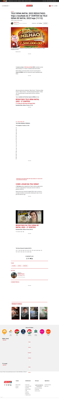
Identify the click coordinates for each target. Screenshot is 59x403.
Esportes (17, 387)
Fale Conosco (27, 393)
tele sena (13, 265)
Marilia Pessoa (16, 22)
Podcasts (17, 386)
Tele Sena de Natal (29, 67)
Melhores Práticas (28, 389)
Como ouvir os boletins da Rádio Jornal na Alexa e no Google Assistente (39, 385)
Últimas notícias (18, 384)
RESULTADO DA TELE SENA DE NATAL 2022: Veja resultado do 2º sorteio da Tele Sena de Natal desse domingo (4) (29, 179)
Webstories (17, 304)
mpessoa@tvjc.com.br (21, 275)
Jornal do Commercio (48, 384)
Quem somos (27, 384)
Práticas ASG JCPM (28, 386)
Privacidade (27, 387)
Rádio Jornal (46, 386)
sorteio (19, 265)
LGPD (26, 390)
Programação (37, 389)
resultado (25, 265)
